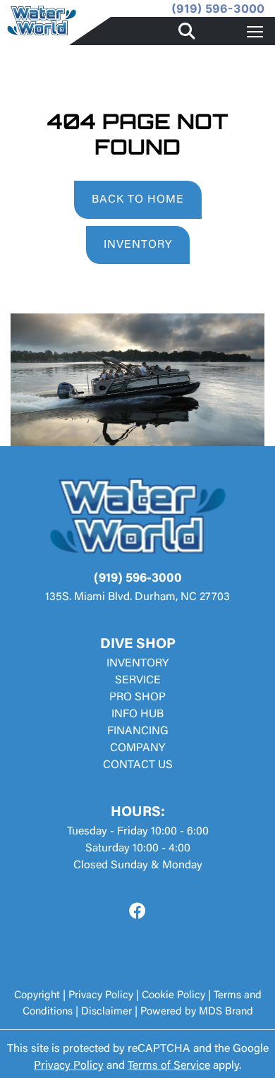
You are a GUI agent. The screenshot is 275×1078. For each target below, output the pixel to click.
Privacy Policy (100, 995)
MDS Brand (226, 1012)
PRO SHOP (137, 697)
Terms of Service (169, 1066)
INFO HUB (137, 714)
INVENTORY (138, 245)
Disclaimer (106, 1012)
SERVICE (138, 680)
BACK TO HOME (138, 199)
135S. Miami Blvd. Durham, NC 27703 (137, 597)
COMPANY (137, 748)
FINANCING (138, 731)
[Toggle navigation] (255, 31)
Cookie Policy (173, 995)
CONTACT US (138, 765)
